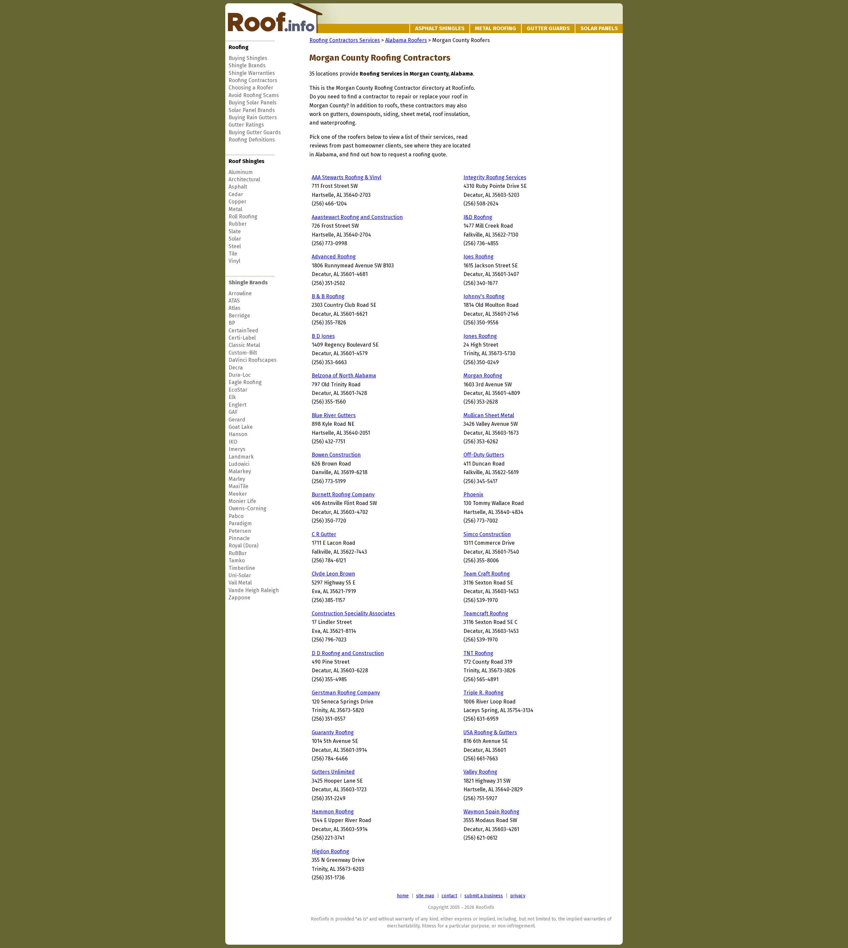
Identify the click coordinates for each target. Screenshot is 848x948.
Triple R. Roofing (483, 693)
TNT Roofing (478, 653)
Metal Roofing (495, 28)
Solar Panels (599, 28)
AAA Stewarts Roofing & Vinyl (346, 177)
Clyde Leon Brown (333, 574)
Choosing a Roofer (251, 87)
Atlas (234, 308)
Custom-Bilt (243, 353)
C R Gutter (324, 534)
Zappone (239, 597)
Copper (237, 201)
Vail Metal (240, 583)
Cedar (236, 194)
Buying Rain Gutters (253, 117)
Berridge (239, 315)
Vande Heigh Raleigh (254, 590)
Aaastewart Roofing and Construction (357, 217)
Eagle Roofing (245, 382)
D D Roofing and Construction (348, 653)
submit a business (483, 896)
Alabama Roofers (406, 40)
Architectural (244, 179)
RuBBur (238, 553)
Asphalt (238, 187)
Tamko (237, 560)
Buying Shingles (248, 58)
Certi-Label (242, 338)
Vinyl (234, 261)
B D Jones (323, 336)
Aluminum (241, 172)
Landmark (241, 457)
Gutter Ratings (246, 125)
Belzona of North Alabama (344, 375)
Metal (235, 209)
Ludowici (239, 464)
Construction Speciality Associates (353, 613)
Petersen (240, 531)
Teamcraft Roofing (485, 613)
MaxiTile (238, 486)
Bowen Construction (336, 455)
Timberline (242, 568)
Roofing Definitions (252, 140)
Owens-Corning (247, 508)
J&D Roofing (477, 217)
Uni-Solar (240, 575)
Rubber (238, 224)
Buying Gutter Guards (255, 132)
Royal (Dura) (243, 545)
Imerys (237, 449)
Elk (232, 397)
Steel (235, 246)
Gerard (237, 420)
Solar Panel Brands (252, 110)
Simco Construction (487, 534)
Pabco (236, 516)
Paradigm (240, 523)
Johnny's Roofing (483, 296)
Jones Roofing (480, 336)
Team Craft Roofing (486, 574)
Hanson (238, 434)
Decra (236, 367)
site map (425, 896)
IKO (233, 442)
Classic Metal (244, 345)
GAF (233, 412)
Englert (237, 405)
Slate (235, 231)
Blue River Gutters (334, 415)
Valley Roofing (480, 772)
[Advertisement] (532, 110)
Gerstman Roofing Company (346, 693)
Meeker (238, 494)
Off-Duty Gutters (483, 455)
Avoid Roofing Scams (254, 95)
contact (449, 896)
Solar (235, 239)
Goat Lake (241, 427)
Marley (237, 479)
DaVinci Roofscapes (253, 360)
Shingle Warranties (252, 73)
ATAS (234, 301)
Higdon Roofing (330, 851)
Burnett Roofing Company (343, 494)
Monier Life (242, 501)
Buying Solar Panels (253, 102)
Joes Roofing (478, 256)
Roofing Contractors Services (344, 40)
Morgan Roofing (482, 375)
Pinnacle (239, 538)
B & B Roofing (328, 296)
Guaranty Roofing (333, 732)
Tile (233, 254)
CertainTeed (243, 330)
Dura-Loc (240, 375)
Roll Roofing (243, 216)
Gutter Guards (548, 28)
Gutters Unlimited (333, 772)
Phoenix (473, 494)
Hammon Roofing (333, 812)
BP (232, 323)
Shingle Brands (247, 65)
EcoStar (238, 390)
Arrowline (240, 293)
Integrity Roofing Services (494, 177)
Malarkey (240, 471)
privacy (517, 896)
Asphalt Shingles (439, 28)
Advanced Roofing (334, 256)
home (403, 896)
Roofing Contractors (253, 80)
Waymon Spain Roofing (491, 812)
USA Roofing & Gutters (490, 732)
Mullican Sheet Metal (488, 415)
